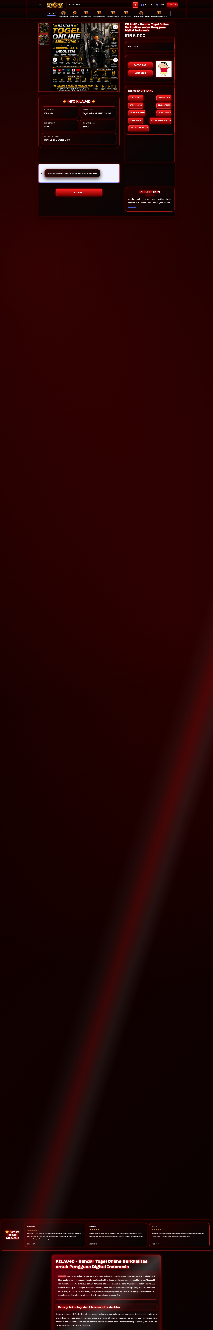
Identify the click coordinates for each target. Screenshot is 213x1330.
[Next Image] (115, 60)
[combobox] (99, 5)
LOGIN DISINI (140, 73)
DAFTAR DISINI (140, 65)
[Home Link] (55, 5)
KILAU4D (79, 192)
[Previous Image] (55, 60)
